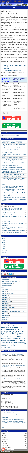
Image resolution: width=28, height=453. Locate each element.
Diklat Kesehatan (4, 225)
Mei (5, 81)
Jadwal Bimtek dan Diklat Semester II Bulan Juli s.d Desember (13, 169)
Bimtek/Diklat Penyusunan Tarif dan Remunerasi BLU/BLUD (12, 174)
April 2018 (3, 246)
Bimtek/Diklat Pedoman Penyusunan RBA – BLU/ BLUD (12, 176)
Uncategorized (4, 319)
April (3, 81)
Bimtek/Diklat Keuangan (6, 285)
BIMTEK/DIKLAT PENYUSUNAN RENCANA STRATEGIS (12, 223)
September (22, 78)
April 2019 (3, 240)
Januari (3, 78)
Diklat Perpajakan (4, 309)
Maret (3, 79)
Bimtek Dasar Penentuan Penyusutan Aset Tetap (10, 214)
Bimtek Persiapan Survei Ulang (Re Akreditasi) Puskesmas (12, 147)
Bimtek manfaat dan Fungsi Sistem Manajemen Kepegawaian (13, 230)
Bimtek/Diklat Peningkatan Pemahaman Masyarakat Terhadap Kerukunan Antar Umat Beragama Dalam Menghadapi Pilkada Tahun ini (13, 180)
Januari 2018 (3, 252)
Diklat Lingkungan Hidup (6, 301)
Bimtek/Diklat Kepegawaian (6, 283)
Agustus (17, 78)
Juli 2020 (3, 238)
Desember (15, 81)
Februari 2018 (4, 250)
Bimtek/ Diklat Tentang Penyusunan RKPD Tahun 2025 (11, 167)
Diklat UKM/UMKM (5, 315)
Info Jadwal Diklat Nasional (8, 350)
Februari (8, 78)
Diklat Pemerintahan (5, 305)
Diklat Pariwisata (6, 11)
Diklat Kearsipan (4, 295)
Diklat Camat (3, 291)
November (19, 79)
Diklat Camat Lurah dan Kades (7, 293)
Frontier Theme (24, 451)
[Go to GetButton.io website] (3, 451)
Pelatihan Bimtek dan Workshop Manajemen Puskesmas (12, 157)
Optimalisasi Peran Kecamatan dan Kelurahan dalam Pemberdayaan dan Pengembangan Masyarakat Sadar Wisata (15, 67)
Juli (14, 78)
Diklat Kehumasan (4, 297)
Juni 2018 (3, 244)
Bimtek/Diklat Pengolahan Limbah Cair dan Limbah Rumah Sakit (13, 197)
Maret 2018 (3, 248)
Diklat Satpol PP (4, 313)
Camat (2, 287)
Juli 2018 (3, 242)
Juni (8, 81)
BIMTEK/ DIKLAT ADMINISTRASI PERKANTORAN (11, 232)
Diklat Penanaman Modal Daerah (7, 307)
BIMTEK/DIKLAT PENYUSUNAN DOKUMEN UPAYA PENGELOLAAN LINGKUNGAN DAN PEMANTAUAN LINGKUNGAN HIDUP (11, 209)
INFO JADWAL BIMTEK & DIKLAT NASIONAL (11, 1)
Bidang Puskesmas (5, 279)
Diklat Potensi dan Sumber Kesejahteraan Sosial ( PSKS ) (12, 311)
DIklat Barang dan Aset (5, 289)
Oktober (15, 79)
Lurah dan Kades (4, 317)
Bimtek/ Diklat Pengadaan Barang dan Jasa (9, 281)
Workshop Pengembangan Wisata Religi (12, 70)
